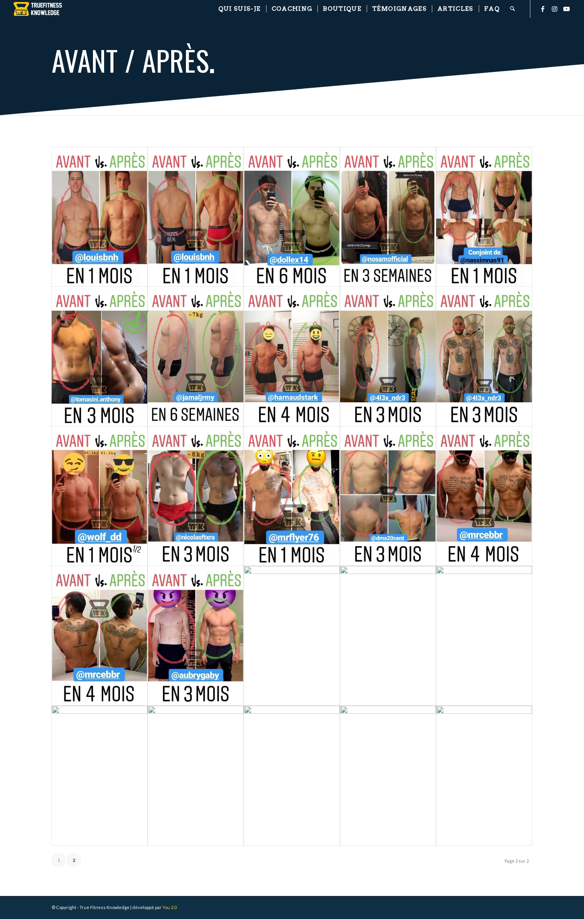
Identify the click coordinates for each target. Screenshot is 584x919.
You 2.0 (169, 907)
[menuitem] (239, 9)
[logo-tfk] (38, 9)
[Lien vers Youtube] (566, 9)
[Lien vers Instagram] (555, 9)
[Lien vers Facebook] (543, 9)
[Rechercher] (512, 9)
